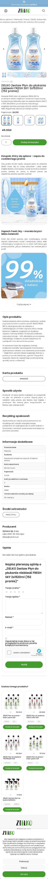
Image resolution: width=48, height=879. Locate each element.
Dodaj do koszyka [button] (12, 727)
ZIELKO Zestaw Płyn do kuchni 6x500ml (11, 799)
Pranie (26, 19)
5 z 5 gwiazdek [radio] (23, 591)
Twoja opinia (12, 597)
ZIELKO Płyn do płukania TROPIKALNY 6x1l (12, 758)
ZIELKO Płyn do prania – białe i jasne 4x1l (35, 758)
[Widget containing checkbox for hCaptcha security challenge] (24, 652)
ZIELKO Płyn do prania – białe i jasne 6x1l (12, 716)
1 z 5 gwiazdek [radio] (7, 591)
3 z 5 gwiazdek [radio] (15, 591)
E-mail (9, 628)
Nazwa (9, 617)
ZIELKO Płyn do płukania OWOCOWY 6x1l (35, 716)
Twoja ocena (12, 588)
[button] (4, 49)
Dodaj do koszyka (30, 142)
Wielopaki (18, 19)
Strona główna (6, 19)
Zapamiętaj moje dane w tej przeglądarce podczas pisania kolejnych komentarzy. (21, 643)
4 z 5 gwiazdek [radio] (19, 591)
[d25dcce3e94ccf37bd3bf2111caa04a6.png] (24, 49)
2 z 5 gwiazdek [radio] (11, 591)
